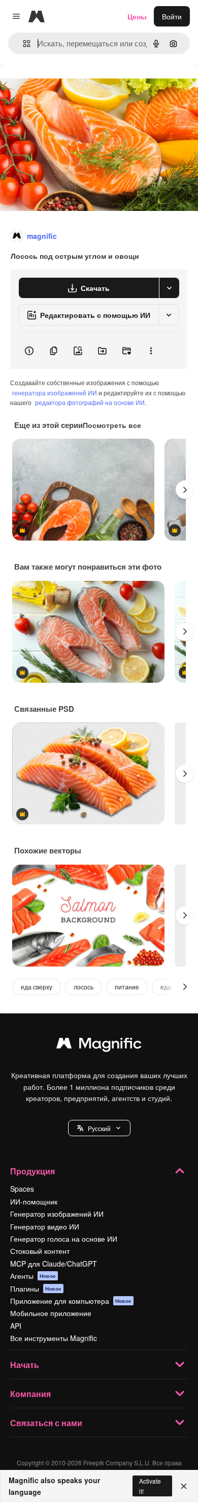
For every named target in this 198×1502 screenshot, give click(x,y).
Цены (137, 16)
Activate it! (150, 1486)
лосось (83, 986)
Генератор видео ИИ (44, 1226)
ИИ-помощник (33, 1201)
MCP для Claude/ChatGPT (53, 1263)
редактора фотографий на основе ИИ (90, 402)
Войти (172, 16)
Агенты (33, 1276)
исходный (68, 87)
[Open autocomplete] (23, 43)
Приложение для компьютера (70, 1301)
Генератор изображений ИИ (57, 1214)
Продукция (32, 1171)
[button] (99, 1128)
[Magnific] (99, 1045)
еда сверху (36, 986)
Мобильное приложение (50, 1313)
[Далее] (185, 490)
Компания (30, 1394)
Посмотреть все (112, 425)
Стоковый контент (40, 1251)
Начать (24, 1365)
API (15, 1326)
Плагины (35, 1288)
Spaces (22, 1189)
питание (127, 986)
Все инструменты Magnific (53, 1338)
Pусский (99, 1128)
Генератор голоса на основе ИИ (63, 1238)
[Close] (183, 1486)
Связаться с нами (46, 1423)
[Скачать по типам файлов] (169, 288)
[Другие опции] (151, 350)
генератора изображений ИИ (54, 392)
